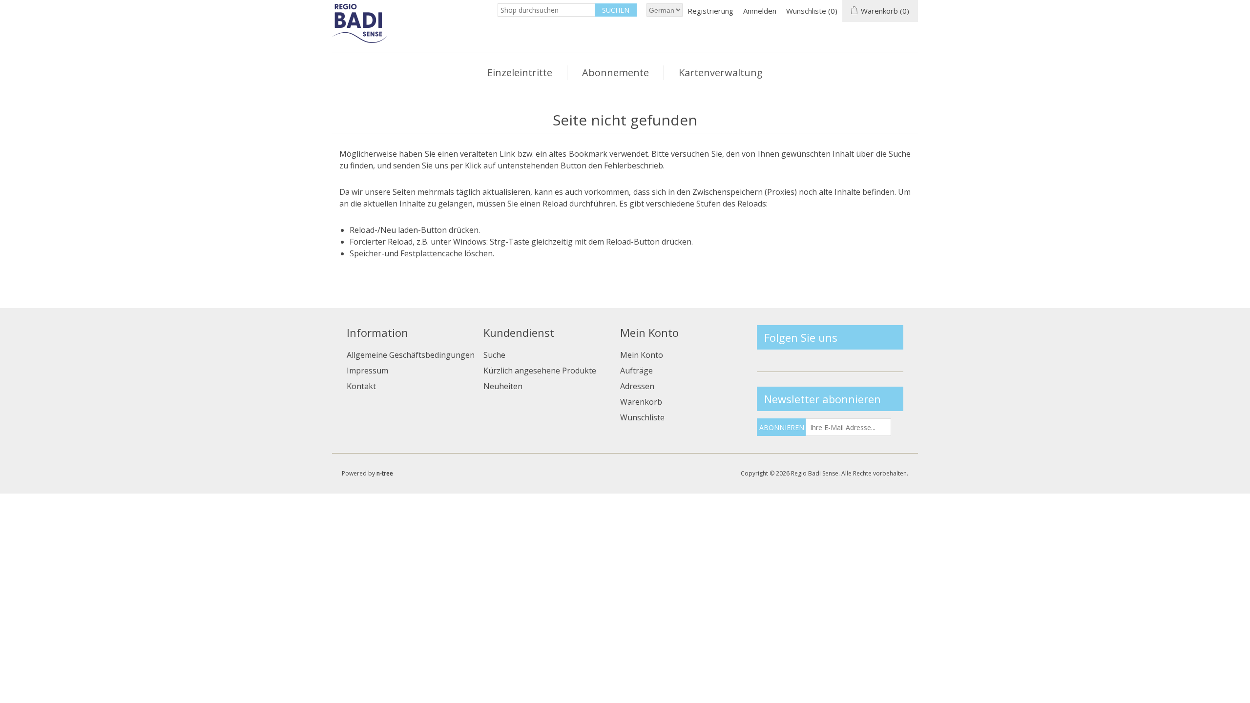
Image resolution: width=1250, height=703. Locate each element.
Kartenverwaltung (721, 72)
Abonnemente (615, 72)
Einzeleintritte (519, 72)
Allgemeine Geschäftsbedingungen (411, 355)
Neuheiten (502, 386)
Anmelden (759, 11)
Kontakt (361, 386)
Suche (494, 355)
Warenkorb (641, 401)
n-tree (384, 473)
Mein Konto (641, 355)
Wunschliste (642, 417)
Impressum (367, 370)
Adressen (637, 386)
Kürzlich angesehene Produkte (539, 370)
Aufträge (636, 370)
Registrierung (710, 11)
